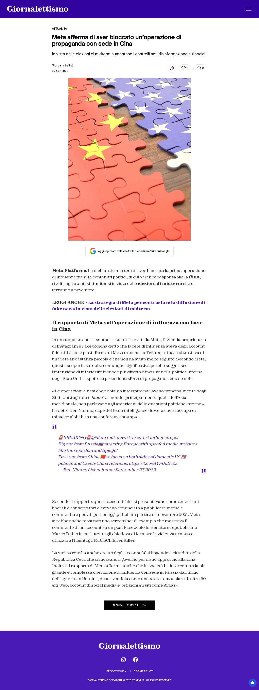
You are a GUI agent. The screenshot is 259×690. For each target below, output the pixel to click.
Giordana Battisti (62, 65)
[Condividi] (172, 68)
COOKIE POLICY (143, 671)
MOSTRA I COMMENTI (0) (129, 605)
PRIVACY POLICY (116, 671)
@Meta (98, 437)
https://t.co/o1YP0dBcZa (153, 463)
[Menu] (248, 9)
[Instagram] (123, 660)
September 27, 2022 (135, 469)
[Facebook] (136, 660)
